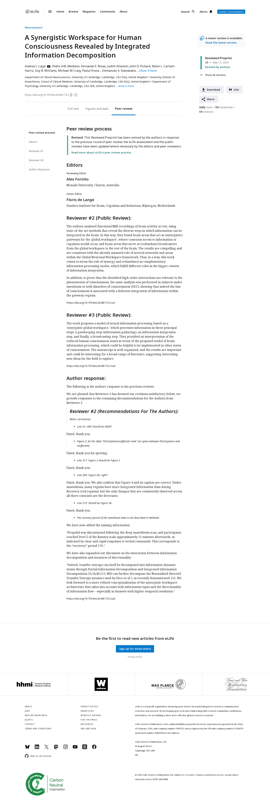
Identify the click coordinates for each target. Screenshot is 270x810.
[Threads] (84, 748)
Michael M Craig (69, 71)
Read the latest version (221, 42)
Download (213, 89)
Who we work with (36, 715)
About (123, 11)
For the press (89, 719)
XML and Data (88, 728)
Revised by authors (217, 67)
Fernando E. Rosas (93, 66)
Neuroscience (33, 27)
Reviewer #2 (36, 160)
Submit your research (231, 11)
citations (206, 111)
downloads (224, 107)
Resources (87, 724)
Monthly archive (91, 715)
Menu (47, 11)
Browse (73, 11)
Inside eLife (87, 710)
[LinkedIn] (36, 748)
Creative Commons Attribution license (205, 774)
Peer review (123, 109)
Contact (30, 724)
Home (60, 11)
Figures (90, 109)
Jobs (27, 710)
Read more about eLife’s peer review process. (101, 152)
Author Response (39, 169)
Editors (33, 142)
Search (185, 11)
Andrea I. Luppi (38, 66)
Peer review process (42, 132)
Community (107, 11)
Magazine (89, 11)
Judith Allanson (117, 66)
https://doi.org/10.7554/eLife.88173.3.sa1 (90, 302)
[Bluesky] (27, 748)
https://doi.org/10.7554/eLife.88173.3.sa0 (90, 366)
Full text (73, 109)
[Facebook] (94, 748)
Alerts (203, 11)
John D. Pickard (140, 66)
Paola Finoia (90, 71)
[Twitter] (46, 748)
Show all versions (215, 75)
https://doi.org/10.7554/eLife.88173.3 (47, 94)
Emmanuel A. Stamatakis (119, 71)
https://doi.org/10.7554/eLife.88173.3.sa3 (90, 598)
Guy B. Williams (46, 71)
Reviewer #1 (36, 151)
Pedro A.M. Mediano (66, 66)
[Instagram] (65, 748)
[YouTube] (75, 748)
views (206, 107)
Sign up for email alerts (135, 648)
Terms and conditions (38, 728)
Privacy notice (135, 656)
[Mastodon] (56, 748)
